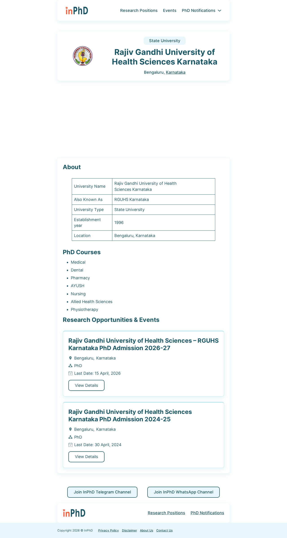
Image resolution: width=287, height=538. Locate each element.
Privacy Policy (108, 530)
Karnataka (175, 72)
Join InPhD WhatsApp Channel (183, 492)
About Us (146, 530)
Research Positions (139, 10)
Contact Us (164, 530)
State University (164, 40)
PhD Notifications (198, 10)
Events (169, 10)
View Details (86, 385)
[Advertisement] (143, 119)
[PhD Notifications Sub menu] (219, 11)
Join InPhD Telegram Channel (102, 492)
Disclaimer (129, 530)
